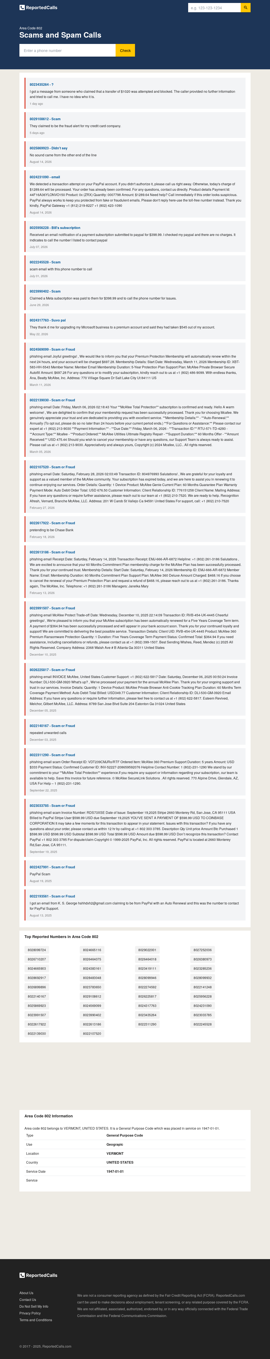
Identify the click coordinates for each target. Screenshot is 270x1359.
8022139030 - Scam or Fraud (52, 400)
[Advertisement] (135, 1075)
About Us (26, 1292)
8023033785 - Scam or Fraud (52, 805)
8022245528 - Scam (45, 262)
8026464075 (92, 959)
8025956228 (203, 996)
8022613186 (92, 1024)
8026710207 (37, 959)
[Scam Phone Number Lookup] (38, 8)
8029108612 (92, 996)
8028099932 (203, 977)
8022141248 (203, 987)
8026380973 (203, 959)
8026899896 (37, 987)
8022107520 (92, 1033)
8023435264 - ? (42, 84)
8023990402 (92, 1015)
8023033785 (203, 1015)
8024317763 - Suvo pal (48, 320)
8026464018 (147, 959)
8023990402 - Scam (45, 291)
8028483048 (92, 977)
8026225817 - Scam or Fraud (52, 669)
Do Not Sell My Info (33, 1306)
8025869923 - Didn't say (49, 148)
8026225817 (147, 996)
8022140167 (37, 996)
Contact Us (27, 1299)
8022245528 (203, 1024)
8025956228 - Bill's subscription (55, 227)
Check (125, 50)
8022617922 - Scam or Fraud (52, 522)
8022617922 (37, 1024)
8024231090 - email (45, 176)
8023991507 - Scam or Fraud (52, 608)
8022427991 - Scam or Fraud (52, 867)
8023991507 (37, 1015)
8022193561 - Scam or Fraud (52, 896)
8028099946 (147, 977)
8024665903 (37, 968)
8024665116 (92, 950)
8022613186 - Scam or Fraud (52, 552)
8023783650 (92, 987)
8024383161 (92, 968)
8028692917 (37, 977)
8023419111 (147, 968)
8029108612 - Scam (45, 118)
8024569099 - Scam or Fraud (52, 349)
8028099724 (37, 950)
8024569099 (92, 1005)
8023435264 (147, 1015)
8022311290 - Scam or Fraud (52, 754)
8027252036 (203, 950)
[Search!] (246, 7)
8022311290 (147, 1024)
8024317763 (147, 1005)
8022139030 (37, 1033)
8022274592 (147, 987)
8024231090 (203, 1005)
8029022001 (147, 950)
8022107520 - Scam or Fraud (52, 466)
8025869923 (37, 1005)
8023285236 (203, 968)
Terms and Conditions (35, 1319)
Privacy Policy (30, 1313)
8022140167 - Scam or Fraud (52, 725)
